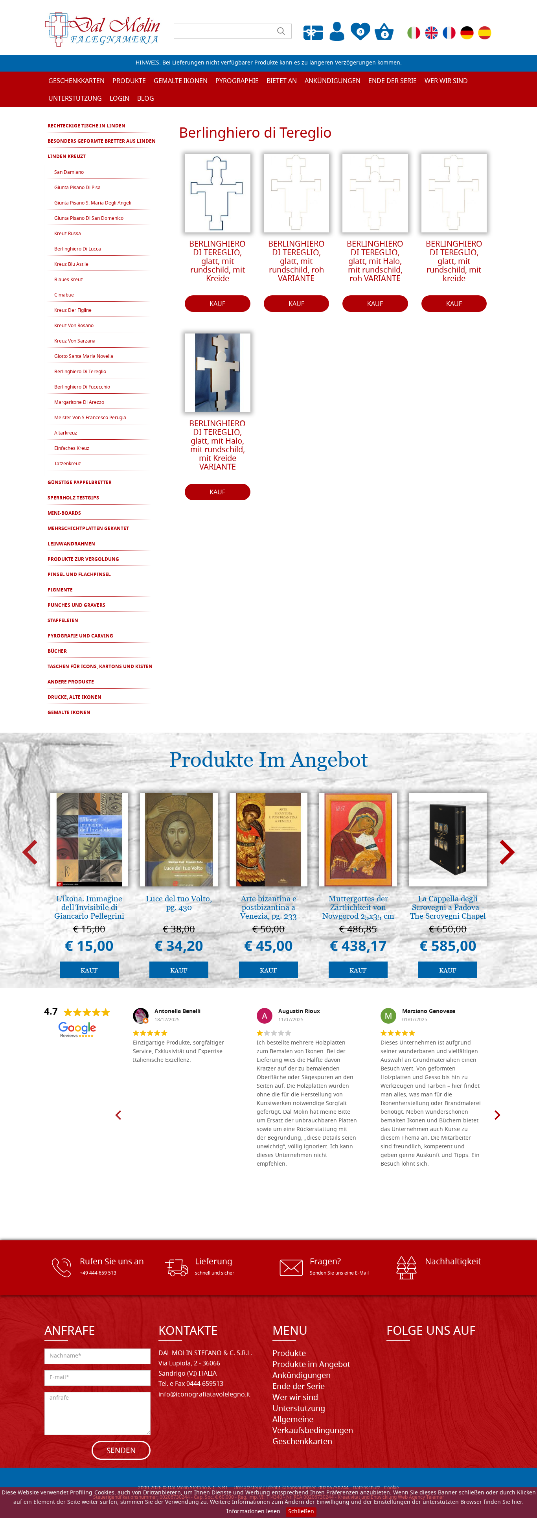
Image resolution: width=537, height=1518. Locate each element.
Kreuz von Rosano (74, 326)
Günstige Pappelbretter (80, 483)
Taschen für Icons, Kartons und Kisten (100, 667)
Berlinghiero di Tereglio (80, 372)
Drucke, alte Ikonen (74, 698)
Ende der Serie (298, 1387)
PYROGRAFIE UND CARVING (80, 636)
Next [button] (507, 852)
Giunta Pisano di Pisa (77, 188)
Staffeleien (63, 621)
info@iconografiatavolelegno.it (204, 1395)
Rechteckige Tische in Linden (86, 126)
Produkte (289, 1354)
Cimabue (64, 295)
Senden (121, 1451)
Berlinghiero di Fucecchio (82, 387)
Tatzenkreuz (67, 464)
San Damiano (69, 173)
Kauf (217, 304)
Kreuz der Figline (73, 311)
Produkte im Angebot (311, 1365)
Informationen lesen (253, 1511)
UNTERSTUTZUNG (75, 99)
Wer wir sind (446, 81)
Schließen (301, 1511)
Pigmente (60, 590)
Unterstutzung (298, 1409)
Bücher (57, 652)
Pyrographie (237, 81)
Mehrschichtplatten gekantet (88, 529)
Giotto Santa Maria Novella (83, 357)
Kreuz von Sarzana (75, 341)
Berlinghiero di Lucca (77, 249)
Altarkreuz (65, 433)
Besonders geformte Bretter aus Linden (102, 142)
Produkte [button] (129, 81)
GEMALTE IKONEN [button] (181, 81)
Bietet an (282, 81)
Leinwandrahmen (71, 544)
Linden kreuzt (67, 157)
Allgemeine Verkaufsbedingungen (312, 1426)
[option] (89, 887)
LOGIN (119, 99)
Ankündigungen (332, 81)
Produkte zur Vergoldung (83, 560)
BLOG (145, 99)
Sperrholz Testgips (73, 498)
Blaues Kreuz (68, 280)
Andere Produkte (71, 682)
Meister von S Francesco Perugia (90, 418)
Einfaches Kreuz (71, 449)
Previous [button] (29, 852)
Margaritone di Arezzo (79, 403)
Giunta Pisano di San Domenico (88, 219)
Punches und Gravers (76, 606)
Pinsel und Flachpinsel (79, 575)
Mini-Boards (64, 514)
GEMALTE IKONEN (69, 713)
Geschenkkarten (76, 81)
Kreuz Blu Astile (71, 265)
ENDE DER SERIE (392, 81)
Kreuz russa (67, 234)
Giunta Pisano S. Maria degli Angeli (92, 203)
